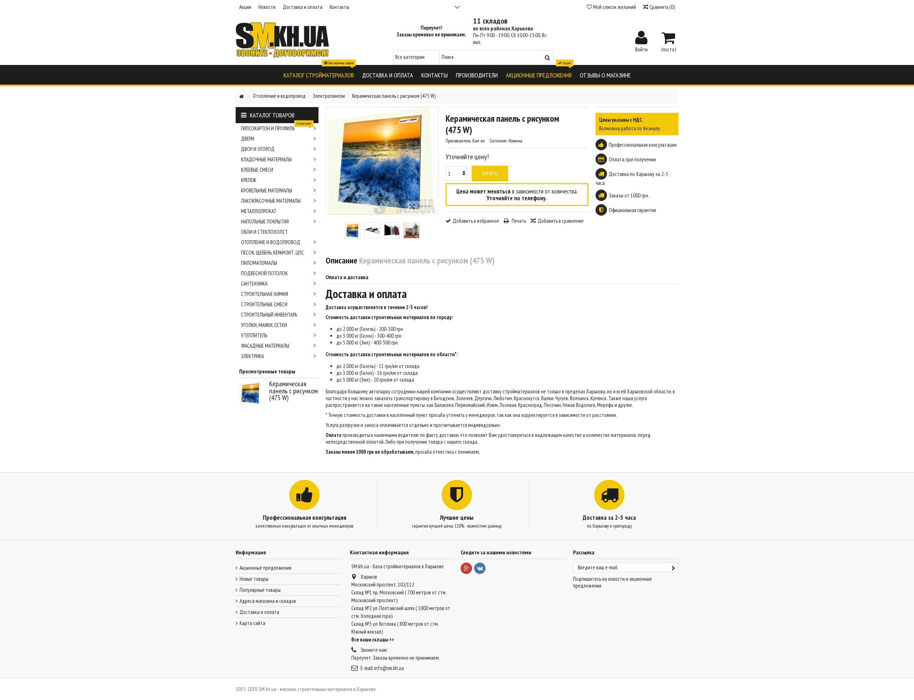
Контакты (339, 7)
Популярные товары (260, 589)
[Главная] (241, 96)
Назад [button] (329, 160)
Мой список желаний (614, 7)
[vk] (480, 568)
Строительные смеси (264, 304)
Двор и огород (258, 149)
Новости (267, 7)
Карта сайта (252, 623)
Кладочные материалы (266, 159)
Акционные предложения (265, 567)
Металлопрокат (258, 211)
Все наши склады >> (372, 639)
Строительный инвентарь (269, 314)
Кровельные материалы (266, 190)
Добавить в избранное (476, 220)
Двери (247, 138)
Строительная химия (264, 294)
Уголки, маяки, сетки (264, 325)
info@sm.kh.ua (389, 668)
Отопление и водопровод (270, 242)
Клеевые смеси (257, 169)
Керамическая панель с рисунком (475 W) (293, 390)
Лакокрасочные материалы (271, 200)
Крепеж (248, 180)
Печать (518, 220)
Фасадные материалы (265, 345)
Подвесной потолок (264, 273)
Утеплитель (254, 335)
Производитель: (458, 141)
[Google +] (466, 568)
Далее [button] (434, 160)
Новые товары (254, 578)
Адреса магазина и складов (268, 601)
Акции (245, 7)
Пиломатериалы (259, 263)
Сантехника (254, 283)
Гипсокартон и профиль (276, 127)
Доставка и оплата (302, 7)
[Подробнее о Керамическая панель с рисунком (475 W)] (252, 393)
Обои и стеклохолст (264, 231)
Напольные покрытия (265, 221)
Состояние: (498, 141)
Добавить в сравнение (561, 220)
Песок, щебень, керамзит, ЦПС (272, 252)
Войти (641, 49)
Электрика (252, 356)
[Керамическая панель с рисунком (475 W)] (352, 230)
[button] (318, 75)
